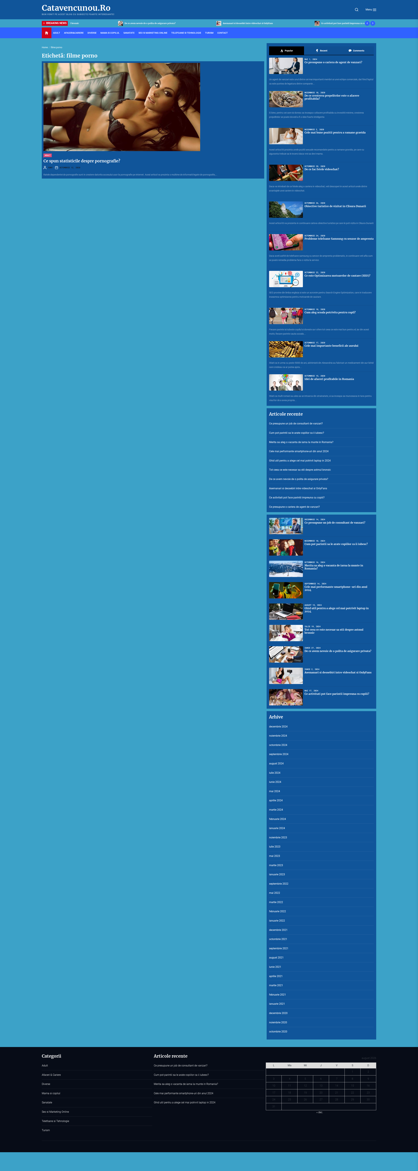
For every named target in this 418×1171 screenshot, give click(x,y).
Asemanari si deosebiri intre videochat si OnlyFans (298, 488)
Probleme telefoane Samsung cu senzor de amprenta (339, 238)
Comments (358, 50)
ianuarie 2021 (277, 1003)
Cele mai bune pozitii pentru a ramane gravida (335, 132)
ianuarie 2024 (277, 828)
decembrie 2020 (278, 1013)
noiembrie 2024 (278, 735)
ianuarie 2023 (277, 874)
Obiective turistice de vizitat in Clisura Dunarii (335, 206)
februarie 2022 (277, 911)
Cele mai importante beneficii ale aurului (331, 345)
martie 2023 (276, 865)
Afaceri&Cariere (74, 33)
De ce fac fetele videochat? (322, 169)
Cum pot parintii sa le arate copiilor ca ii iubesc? (296, 432)
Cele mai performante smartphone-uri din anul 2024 (299, 451)
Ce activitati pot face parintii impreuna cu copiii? (101, 23)
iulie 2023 (274, 846)
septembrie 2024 (278, 754)
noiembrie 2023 (278, 837)
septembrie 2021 (278, 948)
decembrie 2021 (278, 930)
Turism (209, 33)
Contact (222, 33)
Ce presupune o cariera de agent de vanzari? (197, 23)
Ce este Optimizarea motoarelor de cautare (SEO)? (337, 275)
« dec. (319, 1112)
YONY (50, 167)
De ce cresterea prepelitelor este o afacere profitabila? (332, 97)
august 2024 (276, 763)
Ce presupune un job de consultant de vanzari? (296, 23)
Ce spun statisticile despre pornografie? (81, 161)
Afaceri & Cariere (51, 1074)
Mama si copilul (110, 33)
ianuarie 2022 (277, 920)
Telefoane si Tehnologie (186, 33)
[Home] (46, 33)
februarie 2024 (277, 819)
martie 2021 (276, 985)
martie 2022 (276, 902)
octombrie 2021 (278, 939)
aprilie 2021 (276, 976)
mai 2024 (274, 791)
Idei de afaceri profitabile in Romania (329, 379)
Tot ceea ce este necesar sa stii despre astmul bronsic (300, 469)
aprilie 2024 (276, 800)
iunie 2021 (275, 966)
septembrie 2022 (278, 883)
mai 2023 (274, 856)
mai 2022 (274, 892)
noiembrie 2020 (278, 1022)
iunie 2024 (275, 781)
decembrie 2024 (278, 726)
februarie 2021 (277, 994)
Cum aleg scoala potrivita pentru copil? (330, 312)
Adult (56, 33)
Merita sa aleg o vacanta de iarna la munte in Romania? (301, 442)
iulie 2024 (274, 772)
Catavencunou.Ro (76, 8)
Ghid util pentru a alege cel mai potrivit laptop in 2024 (300, 460)
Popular (288, 50)
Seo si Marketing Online (152, 33)
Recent (323, 50)
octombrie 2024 (278, 745)
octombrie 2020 (278, 1031)
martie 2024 (276, 809)
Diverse (92, 33)
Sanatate (129, 33)
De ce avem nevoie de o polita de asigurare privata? (298, 479)
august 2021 (276, 957)
